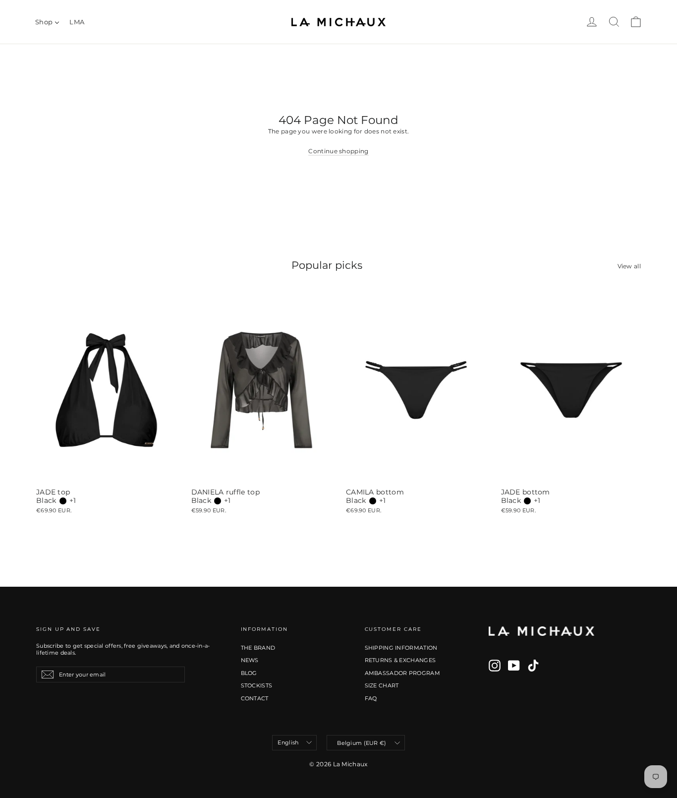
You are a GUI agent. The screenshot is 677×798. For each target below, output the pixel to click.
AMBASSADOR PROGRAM (402, 673)
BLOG (249, 673)
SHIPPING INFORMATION (401, 647)
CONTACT (255, 698)
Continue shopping (338, 151)
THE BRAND (258, 647)
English (288, 742)
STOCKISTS (257, 685)
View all (629, 266)
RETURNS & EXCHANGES (400, 660)
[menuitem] (47, 21)
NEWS (250, 660)
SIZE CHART (382, 685)
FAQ (371, 698)
